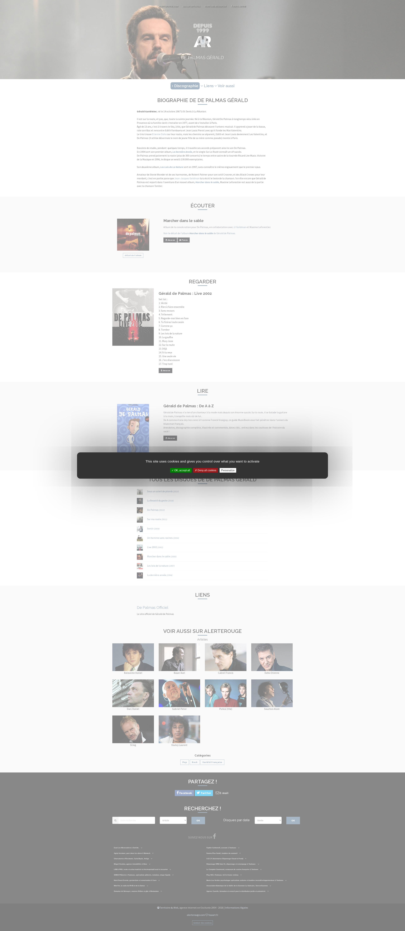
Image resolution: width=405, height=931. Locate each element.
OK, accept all (182, 470)
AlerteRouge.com (168, 6)
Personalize (228, 470)
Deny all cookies (206, 470)
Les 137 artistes (191, 6)
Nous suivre (239, 6)
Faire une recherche (215, 6)
